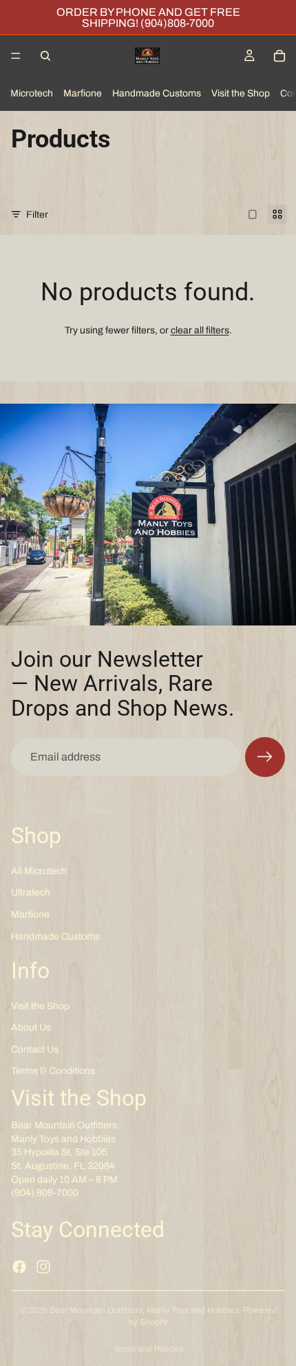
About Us (31, 1027)
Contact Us (35, 1049)
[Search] (45, 56)
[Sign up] (265, 757)
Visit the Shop (240, 93)
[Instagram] (43, 1267)
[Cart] (279, 56)
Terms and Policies (148, 1349)
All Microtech (39, 871)
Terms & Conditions (53, 1071)
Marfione (82, 93)
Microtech (31, 93)
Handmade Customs (156, 93)
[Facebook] (19, 1267)
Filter (37, 214)
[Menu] (16, 56)
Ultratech (30, 892)
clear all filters (200, 330)
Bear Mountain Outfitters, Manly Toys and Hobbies (144, 1310)
